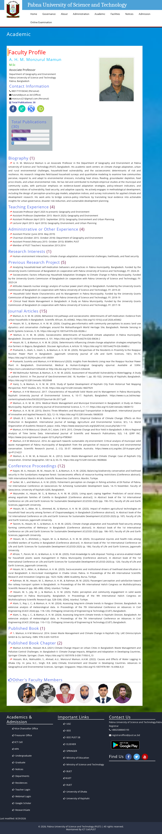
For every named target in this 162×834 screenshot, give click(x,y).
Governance (49, 13)
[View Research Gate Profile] (22, 109)
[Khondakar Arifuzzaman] (84, 693)
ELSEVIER (71, 744)
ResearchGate (22, 809)
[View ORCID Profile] (40, 109)
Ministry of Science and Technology (85, 764)
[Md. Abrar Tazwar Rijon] (103, 693)
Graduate (20, 762)
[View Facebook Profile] (13, 108)
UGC (68, 723)
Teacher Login (22, 789)
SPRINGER (71, 750)
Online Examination (41, 22)
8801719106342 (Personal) (25, 90)
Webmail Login (23, 796)
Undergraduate (23, 755)
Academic (100, 13)
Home (33, 13)
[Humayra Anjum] (65, 693)
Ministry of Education (77, 757)
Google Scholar (23, 803)
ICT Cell (19, 742)
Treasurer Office (23, 735)
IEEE (68, 730)
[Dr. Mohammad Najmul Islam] (27, 693)
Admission (144, 13)
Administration (81, 13)
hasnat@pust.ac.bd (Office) (26, 94)
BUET (69, 771)
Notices (129, 13)
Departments (22, 775)
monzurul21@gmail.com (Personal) (30, 98)
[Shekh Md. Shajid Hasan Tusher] (122, 693)
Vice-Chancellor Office (26, 728)
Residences (21, 782)
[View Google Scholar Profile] (31, 109)
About (64, 13)
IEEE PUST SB (73, 737)
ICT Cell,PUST (89, 829)
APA (17, 748)
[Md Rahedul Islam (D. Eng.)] (46, 693)
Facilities (115, 13)
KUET (68, 778)
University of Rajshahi (78, 798)
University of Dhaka (76, 791)
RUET (69, 784)
